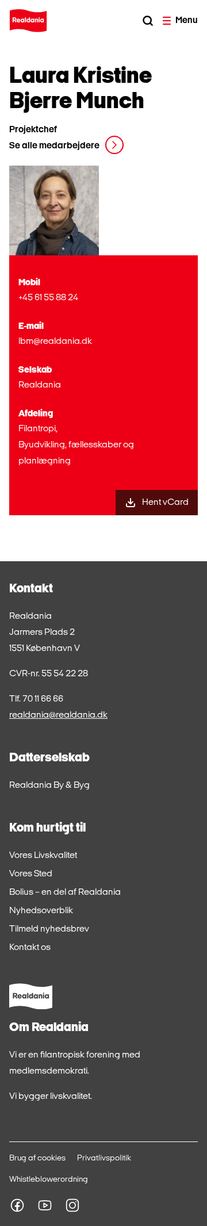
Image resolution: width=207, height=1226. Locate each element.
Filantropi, (37, 429)
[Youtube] (45, 1205)
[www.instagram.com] (72, 1205)
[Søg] (148, 20)
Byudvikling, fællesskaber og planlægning (76, 453)
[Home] (28, 20)
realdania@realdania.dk (58, 715)
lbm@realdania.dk (55, 341)
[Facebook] (17, 1205)
